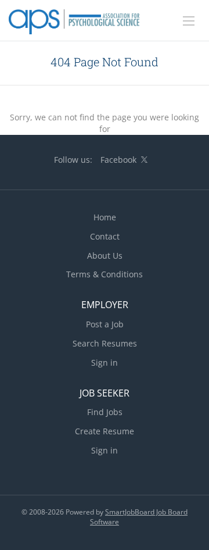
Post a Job (105, 324)
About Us (104, 255)
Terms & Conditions (104, 274)
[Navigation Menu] (188, 21)
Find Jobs (104, 411)
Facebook (118, 159)
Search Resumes (105, 343)
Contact (105, 236)
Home (104, 217)
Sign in (104, 362)
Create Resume (104, 431)
